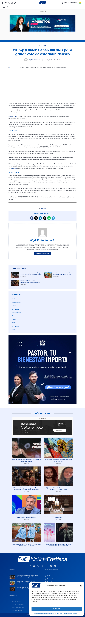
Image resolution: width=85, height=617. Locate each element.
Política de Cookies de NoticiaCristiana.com (48, 613)
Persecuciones (16, 302)
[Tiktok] (15, 3)
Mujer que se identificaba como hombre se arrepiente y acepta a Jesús (58, 488)
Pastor (14, 316)
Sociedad (14, 299)
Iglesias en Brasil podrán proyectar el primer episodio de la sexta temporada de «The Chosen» (31, 283)
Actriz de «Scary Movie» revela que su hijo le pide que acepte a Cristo (31, 273)
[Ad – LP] (42, 434)
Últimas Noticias (18, 269)
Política (43, 45)
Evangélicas (15, 326)
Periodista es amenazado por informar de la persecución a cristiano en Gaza (26, 516)
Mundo (14, 322)
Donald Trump (13, 116)
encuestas (13, 168)
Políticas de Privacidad (71, 613)
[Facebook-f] (2, 3)
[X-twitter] (9, 3)
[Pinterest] (51, 566)
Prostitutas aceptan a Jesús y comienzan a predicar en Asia (62, 273)
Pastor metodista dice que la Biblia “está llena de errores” (58, 516)
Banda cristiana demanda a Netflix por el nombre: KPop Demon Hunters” (58, 545)
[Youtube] (6, 3)
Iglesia (14, 305)
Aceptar (56, 609)
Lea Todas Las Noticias (42, 253)
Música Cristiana (16, 312)
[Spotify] (55, 566)
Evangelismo (15, 309)
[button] (81, 586)
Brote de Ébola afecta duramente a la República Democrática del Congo (26, 545)
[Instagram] (12, 3)
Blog (13, 329)
